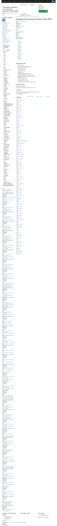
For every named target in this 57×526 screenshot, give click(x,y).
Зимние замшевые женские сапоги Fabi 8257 (7, 408)
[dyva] (17, 121)
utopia (18, 248)
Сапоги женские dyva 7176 (7, 450)
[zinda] (17, 252)
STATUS (18, 246)
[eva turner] (17, 130)
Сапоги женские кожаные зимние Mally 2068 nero (7, 504)
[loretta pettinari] (17, 182)
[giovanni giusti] (17, 157)
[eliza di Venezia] (17, 124)
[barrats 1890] (17, 108)
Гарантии (20, 1)
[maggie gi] (17, 196)
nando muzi (19, 212)
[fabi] (17, 133)
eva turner (18, 132)
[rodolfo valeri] (17, 234)
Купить (17, 38)
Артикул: (17, 23)
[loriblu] (17, 184)
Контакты (40, 1)
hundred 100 (19, 165)
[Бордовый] (16, 30)
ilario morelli (19, 168)
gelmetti (18, 138)
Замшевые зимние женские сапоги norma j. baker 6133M (7, 398)
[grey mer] (17, 160)
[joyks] (17, 169)
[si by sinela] (17, 241)
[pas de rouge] (17, 223)
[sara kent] (17, 236)
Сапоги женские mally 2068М (7, 467)
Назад (21, 38)
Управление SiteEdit (15, 522)
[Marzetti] (17, 209)
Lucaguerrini (19, 190)
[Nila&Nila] (17, 216)
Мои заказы (30, 1)
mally (20, 24)
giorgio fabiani (19, 152)
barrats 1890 (19, 109)
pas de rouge (19, 224)
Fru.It (18, 136)
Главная (4, 1)
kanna (18, 172)
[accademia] (17, 99)
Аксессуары (47, 96)
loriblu (18, 185)
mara (18, 201)
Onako (18, 221)
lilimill (18, 181)
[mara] (17, 200)
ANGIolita (18, 105)
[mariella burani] (17, 202)
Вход (53, 1)
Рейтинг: (17, 26)
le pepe (18, 179)
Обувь (19, 96)
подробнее (4, 196)
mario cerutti (19, 206)
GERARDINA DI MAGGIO (21, 141)
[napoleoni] (17, 214)
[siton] (17, 243)
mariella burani (19, 203)
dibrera (18, 120)
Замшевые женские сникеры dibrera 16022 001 (7, 389)
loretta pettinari (19, 183)
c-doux (18, 114)
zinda (18, 253)
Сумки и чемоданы (30, 96)
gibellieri (18, 145)
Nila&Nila (18, 217)
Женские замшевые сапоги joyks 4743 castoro (7, 238)
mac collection (19, 195)
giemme (18, 147)
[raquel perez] (17, 225)
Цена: (3, 193)
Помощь (25, 1)
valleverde (18, 251)
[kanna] (17, 171)
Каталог (18, 94)
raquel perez (19, 226)
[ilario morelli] (17, 166)
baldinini (18, 107)
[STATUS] (17, 245)
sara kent (18, 237)
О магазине (15, 1)
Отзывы (35, 1)
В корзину (4, 195)
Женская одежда (39, 96)
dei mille (18, 118)
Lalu (17, 174)
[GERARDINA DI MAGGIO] (17, 139)
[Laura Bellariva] (17, 175)
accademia (19, 100)
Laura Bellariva (19, 177)
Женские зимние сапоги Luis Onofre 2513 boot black (7, 286)
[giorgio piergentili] (17, 153)
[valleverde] (17, 250)
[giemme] (17, 146)
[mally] (17, 22)
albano (18, 102)
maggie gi (18, 197)
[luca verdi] (17, 187)
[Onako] (17, 220)
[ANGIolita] (17, 103)
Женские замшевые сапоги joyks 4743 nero (7, 248)
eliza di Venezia (19, 125)
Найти (32, 4)
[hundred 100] (17, 164)
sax (17, 239)
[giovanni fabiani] (17, 155)
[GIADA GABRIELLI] (17, 142)
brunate (18, 111)
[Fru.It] (17, 135)
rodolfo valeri (19, 235)
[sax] (17, 238)
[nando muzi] (17, 211)
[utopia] (17, 247)
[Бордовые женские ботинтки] (35, 21)
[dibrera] (17, 119)
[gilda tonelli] (17, 148)
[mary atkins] (17, 207)
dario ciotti (18, 116)
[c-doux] (17, 112)
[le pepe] (17, 178)
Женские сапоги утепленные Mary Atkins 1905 (7, 379)
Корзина (39, 4)
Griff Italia (18, 163)
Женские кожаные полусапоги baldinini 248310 (7, 305)
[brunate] (17, 110)
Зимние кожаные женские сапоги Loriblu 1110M (7, 417)
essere (18, 129)
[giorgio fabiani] (17, 151)
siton (17, 244)
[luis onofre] (17, 191)
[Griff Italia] (17, 162)
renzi (17, 230)
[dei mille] (17, 117)
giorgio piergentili (20, 154)
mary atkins (19, 208)
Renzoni (18, 233)
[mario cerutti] (17, 205)
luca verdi (18, 188)
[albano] (17, 101)
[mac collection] (17, 193)
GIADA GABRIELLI (20, 143)
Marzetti (18, 210)
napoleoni (18, 215)
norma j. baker (19, 219)
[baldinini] (17, 106)
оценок (21, 26)
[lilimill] (17, 180)
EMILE (18, 127)
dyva (17, 123)
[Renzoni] (17, 232)
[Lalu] (17, 173)
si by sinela (19, 242)
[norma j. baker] (17, 218)
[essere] (17, 128)
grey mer (18, 161)
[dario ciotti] (17, 115)
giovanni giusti (19, 159)
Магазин (9, 1)
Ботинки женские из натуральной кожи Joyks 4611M (8, 192)
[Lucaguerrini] (17, 189)
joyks (17, 170)
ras (17, 228)
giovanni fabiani (19, 156)
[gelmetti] (17, 137)
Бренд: (17, 24)
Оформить (40, 9)
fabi (17, 134)
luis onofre (18, 192)
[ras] (17, 227)
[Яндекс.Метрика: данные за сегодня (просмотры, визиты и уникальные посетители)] (23, 522)
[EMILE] (17, 126)
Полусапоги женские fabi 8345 (7, 435)
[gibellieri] (17, 144)
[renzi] (17, 229)
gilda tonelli (19, 150)
